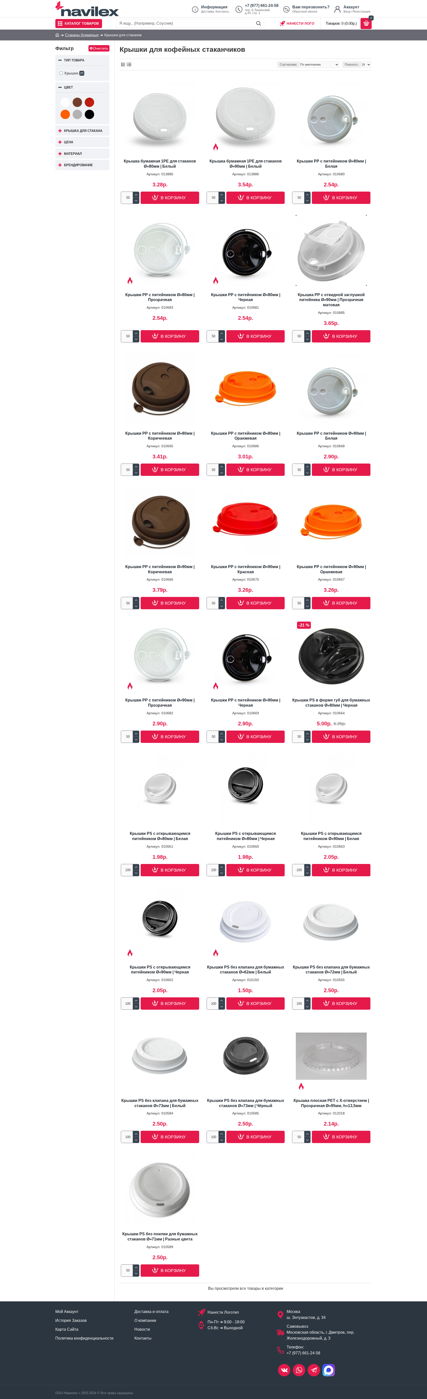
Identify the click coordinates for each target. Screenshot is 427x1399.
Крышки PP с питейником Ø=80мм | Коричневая (159, 436)
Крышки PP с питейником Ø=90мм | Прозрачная (159, 702)
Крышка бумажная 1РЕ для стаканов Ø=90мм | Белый (246, 163)
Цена (68, 142)
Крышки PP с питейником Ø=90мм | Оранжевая (331, 569)
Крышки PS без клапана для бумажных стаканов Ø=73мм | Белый (159, 1103)
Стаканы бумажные (82, 35)
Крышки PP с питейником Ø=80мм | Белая (331, 163)
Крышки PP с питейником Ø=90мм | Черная (245, 702)
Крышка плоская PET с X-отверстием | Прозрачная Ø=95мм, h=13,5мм (331, 1103)
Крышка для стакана (83, 131)
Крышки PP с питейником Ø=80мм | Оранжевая (245, 436)
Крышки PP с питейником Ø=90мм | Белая (331, 436)
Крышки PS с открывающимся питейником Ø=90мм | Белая (331, 836)
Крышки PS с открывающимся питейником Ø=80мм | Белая (160, 836)
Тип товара (74, 60)
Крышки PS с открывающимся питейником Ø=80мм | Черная (245, 836)
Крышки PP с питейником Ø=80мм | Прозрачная (159, 297)
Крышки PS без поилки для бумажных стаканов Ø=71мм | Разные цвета (160, 1236)
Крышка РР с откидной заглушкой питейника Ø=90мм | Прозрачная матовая (331, 300)
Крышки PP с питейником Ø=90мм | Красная (245, 569)
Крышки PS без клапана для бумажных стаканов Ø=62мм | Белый (245, 969)
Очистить (100, 48)
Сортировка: (288, 64)
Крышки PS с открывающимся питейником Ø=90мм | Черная (160, 969)
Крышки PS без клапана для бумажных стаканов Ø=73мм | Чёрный (245, 1103)
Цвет (68, 87)
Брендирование (78, 165)
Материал (73, 154)
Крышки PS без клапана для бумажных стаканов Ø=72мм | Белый (331, 969)
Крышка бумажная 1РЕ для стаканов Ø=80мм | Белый (160, 163)
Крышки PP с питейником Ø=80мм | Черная (245, 297)
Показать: (352, 64)
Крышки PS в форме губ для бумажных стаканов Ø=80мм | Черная (331, 702)
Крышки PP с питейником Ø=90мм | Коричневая (159, 569)
